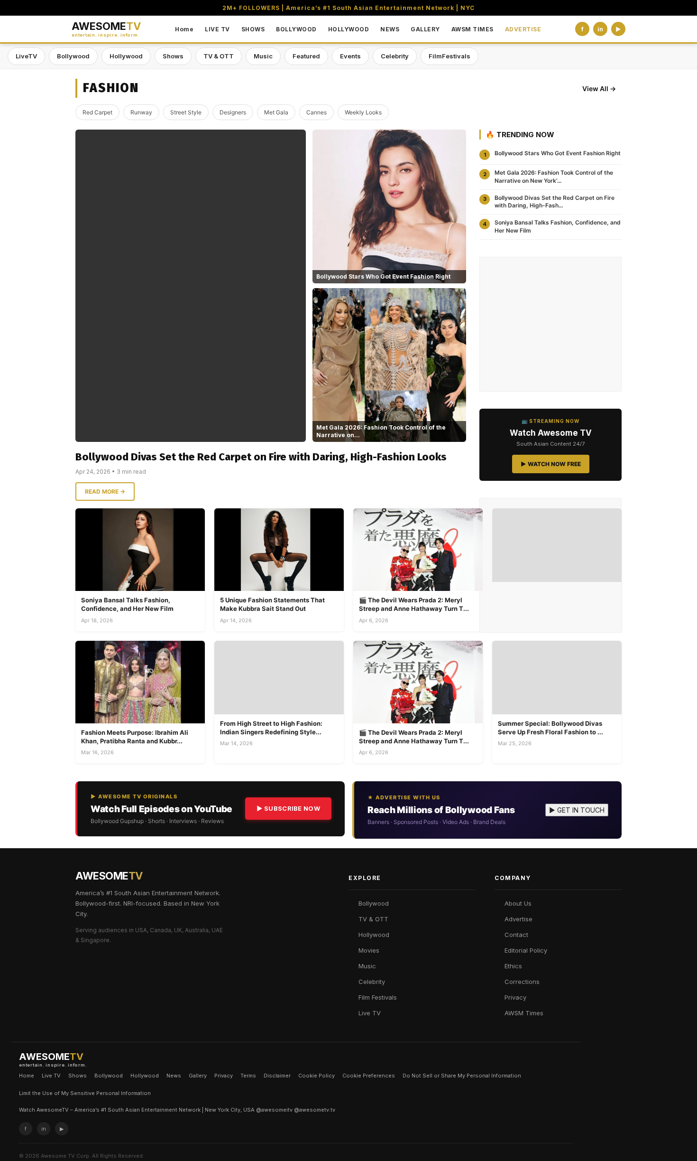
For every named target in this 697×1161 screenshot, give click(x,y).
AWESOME (106, 29)
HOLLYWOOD (348, 29)
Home (184, 29)
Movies (368, 950)
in (600, 29)
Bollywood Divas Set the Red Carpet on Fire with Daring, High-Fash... (554, 201)
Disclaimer (277, 1075)
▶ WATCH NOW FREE (551, 464)
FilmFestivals (449, 56)
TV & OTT (218, 56)
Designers (233, 112)
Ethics (513, 966)
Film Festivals (377, 997)
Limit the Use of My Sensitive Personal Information (85, 1093)
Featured (306, 56)
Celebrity (395, 56)
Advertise (518, 919)
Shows (173, 56)
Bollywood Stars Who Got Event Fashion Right (558, 153)
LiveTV (26, 56)
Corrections (522, 981)
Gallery (198, 1075)
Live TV (369, 1013)
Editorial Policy (525, 950)
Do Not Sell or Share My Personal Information (462, 1075)
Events (350, 56)
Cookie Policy (316, 1075)
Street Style (186, 112)
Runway (141, 112)
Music (263, 56)
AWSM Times (523, 1013)
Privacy (515, 997)
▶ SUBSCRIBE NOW (289, 808)
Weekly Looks (363, 112)
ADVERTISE (523, 29)
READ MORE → (105, 491)
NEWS (389, 29)
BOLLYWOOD (296, 29)
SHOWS (253, 29)
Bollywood (73, 56)
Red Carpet (97, 112)
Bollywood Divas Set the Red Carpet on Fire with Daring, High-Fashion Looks (261, 456)
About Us (518, 903)
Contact (516, 934)
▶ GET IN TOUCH (577, 810)
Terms (248, 1075)
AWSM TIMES (472, 29)
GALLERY (425, 29)
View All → (599, 88)
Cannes (316, 112)
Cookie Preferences (368, 1075)
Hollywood (126, 56)
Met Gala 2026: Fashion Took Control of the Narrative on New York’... (554, 176)
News (173, 1075)
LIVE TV (217, 29)
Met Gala (276, 112)
